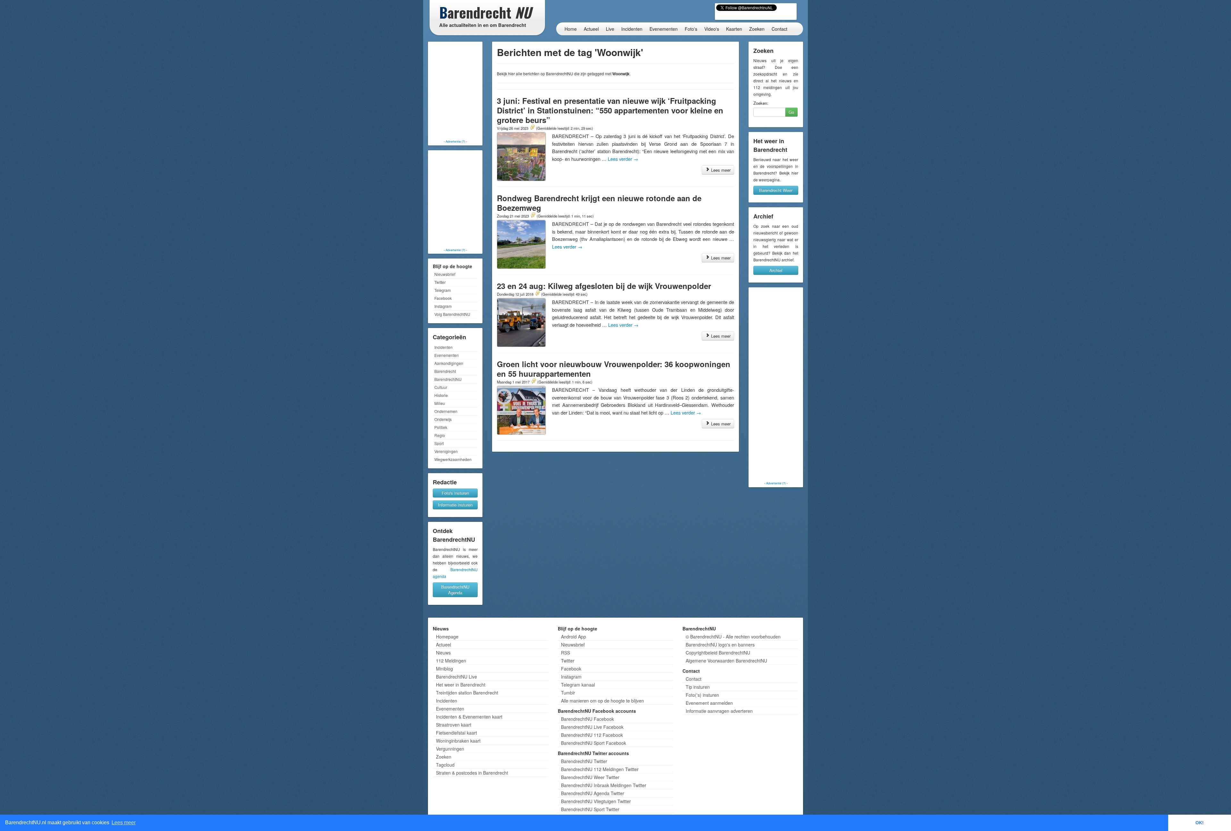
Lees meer (720, 170)
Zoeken (757, 29)
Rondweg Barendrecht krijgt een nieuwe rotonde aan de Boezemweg (599, 203)
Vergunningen (450, 748)
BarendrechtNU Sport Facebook (593, 743)
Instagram (443, 306)
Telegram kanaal (578, 684)
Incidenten (631, 29)
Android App (573, 636)
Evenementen (663, 29)
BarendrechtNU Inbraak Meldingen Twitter (603, 785)
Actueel (591, 29)
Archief (776, 270)
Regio (439, 435)
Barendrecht (445, 371)
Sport (439, 443)
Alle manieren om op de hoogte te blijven (602, 700)
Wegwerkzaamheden (453, 459)
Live (610, 29)
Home (571, 29)
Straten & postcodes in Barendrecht (472, 772)
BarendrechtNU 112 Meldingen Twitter (600, 769)
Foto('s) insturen (702, 695)
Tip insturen (698, 687)
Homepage (447, 636)
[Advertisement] (455, 91)
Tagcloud (445, 764)
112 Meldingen (451, 660)
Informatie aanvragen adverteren (719, 711)
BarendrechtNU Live (456, 676)
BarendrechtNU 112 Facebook (592, 735)
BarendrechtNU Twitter (584, 761)
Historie (441, 395)
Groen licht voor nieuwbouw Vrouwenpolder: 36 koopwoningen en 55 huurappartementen (613, 368)
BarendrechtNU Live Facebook (592, 727)
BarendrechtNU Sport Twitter (590, 809)
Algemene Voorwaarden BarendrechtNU (726, 660)
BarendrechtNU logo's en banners (720, 644)
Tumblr (568, 692)
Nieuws (443, 652)
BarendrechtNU (448, 379)
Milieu (439, 403)
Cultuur (440, 387)
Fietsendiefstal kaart (456, 732)
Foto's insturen (455, 493)
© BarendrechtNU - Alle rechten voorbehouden (733, 636)
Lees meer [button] (124, 822)
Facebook (443, 298)
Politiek (440, 427)
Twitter (440, 282)
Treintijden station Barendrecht (467, 692)
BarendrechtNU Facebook (587, 719)
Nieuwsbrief (444, 274)
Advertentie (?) (455, 141)
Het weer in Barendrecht (460, 684)
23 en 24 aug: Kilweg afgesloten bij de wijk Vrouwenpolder (604, 285)
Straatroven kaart (453, 724)
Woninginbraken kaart (458, 740)
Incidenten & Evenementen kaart (469, 716)
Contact (779, 29)
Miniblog (444, 668)
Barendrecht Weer (775, 190)
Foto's (691, 29)
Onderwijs (443, 419)
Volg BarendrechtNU (452, 314)
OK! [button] (1199, 822)
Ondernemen (445, 411)
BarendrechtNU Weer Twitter (590, 777)
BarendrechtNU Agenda (455, 590)
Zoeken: (760, 103)
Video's (711, 29)
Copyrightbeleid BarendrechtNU (718, 652)
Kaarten (734, 29)
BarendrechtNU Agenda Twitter (592, 793)
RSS (565, 652)
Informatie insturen (455, 505)
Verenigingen (446, 451)
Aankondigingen (448, 363)
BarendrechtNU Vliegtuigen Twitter (596, 801)
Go (791, 112)
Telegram (442, 290)
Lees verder (623, 158)
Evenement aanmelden (709, 703)
